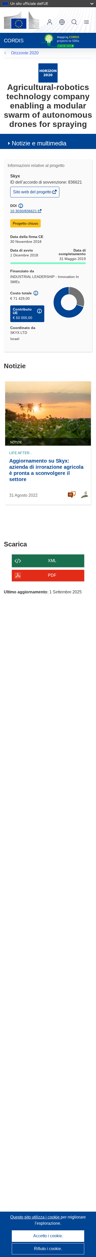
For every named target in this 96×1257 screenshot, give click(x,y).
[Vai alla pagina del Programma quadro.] (48, 73)
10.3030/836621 (23, 211)
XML (52, 560)
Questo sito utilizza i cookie (35, 1217)
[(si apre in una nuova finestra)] (21, 20)
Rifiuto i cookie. (48, 1248)
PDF (52, 575)
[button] (62, 22)
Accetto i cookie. (48, 1236)
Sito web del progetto (32, 193)
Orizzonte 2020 (25, 53)
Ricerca (74, 22)
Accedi (49, 22)
